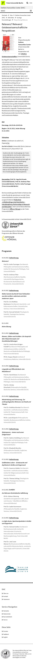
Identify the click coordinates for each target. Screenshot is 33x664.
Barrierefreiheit (7, 617)
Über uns (5, 593)
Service (5, 620)
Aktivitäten (11, 17)
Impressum (6, 599)
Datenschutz (6, 614)
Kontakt (5, 596)
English (5, 637)
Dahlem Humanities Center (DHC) (13, 8)
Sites (11, 15)
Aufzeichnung (13, 429)
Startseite (4, 15)
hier (8, 143)
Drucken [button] (5, 631)
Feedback (6, 634)
